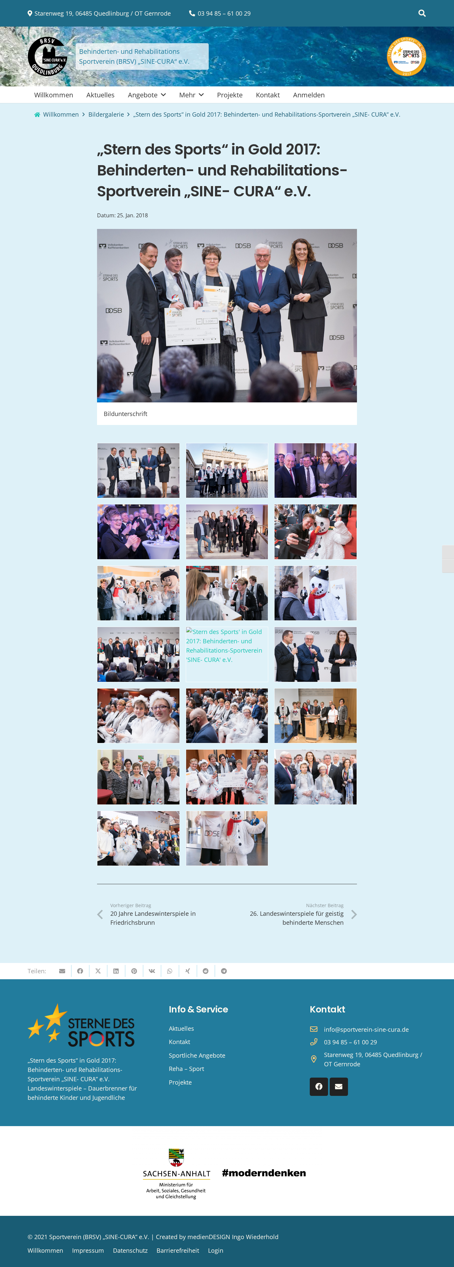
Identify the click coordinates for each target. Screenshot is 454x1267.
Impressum (88, 1250)
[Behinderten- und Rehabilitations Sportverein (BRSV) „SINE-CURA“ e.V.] (47, 56)
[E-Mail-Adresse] (339, 1087)
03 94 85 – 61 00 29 (350, 1042)
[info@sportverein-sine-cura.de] (317, 1029)
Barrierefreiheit (178, 1250)
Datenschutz (130, 1250)
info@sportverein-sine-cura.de (366, 1029)
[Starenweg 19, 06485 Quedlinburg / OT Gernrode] (317, 1059)
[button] (422, 13)
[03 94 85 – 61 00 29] (317, 1042)
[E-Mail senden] (62, 971)
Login (215, 1250)
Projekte (180, 1082)
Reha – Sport (186, 1069)
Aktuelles (181, 1028)
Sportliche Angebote (197, 1055)
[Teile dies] (80, 971)
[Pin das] (134, 971)
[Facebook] (319, 1087)
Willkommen (45, 1250)
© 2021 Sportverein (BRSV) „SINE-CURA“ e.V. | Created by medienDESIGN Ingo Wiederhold (153, 1237)
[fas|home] (37, 114)
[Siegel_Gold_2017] (407, 56)
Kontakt (179, 1042)
